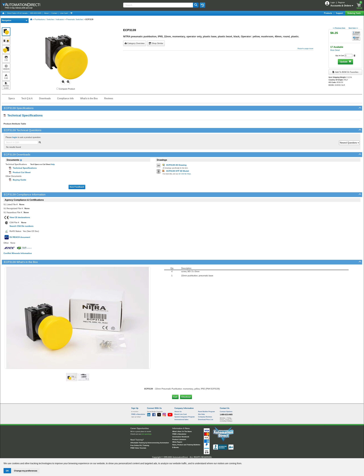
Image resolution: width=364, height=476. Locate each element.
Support (340, 13)
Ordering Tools (354, 13)
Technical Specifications (24, 115)
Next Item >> (353, 28)
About (46, 13)
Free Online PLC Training (139, 445)
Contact (54, 13)
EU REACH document (20, 237)
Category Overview (135, 43)
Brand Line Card (180, 414)
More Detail (335, 50)
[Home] (3, 13)
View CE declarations (20, 217)
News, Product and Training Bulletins (186, 445)
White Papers (177, 442)
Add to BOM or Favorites (346, 72)
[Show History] (202, 5)
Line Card (64, 13)
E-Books (175, 447)
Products (328, 13)
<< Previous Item (339, 28)
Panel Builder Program (206, 411)
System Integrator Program (184, 417)
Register (341, 2)
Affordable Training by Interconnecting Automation (149, 443)
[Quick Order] (71, 13)
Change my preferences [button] (25, 470)
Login (332, 2)
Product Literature (179, 439)
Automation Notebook (180, 437)
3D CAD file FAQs (184, 174)
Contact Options (226, 411)
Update (344, 61)
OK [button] (7, 470)
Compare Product (66, 89)
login (14, 137)
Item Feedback (77, 187)
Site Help (201, 414)
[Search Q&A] (40, 142)
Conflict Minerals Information (18, 253)
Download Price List (205, 419)
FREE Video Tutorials (138, 448)
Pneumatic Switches (74, 19)
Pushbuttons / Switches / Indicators (49, 19)
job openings (146, 434)
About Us (178, 411)
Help (52, 164)
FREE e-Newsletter (179, 434)
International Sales (181, 419)
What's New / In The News (182, 431)
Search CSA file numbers (21, 226)
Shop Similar (157, 43)
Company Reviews (205, 417)
